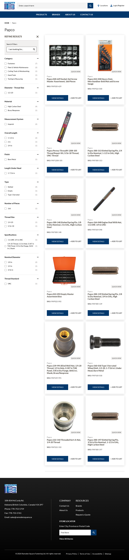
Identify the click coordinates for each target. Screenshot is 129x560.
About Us (70, 14)
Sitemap (108, 554)
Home (7, 23)
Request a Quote (83, 514)
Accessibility (97, 554)
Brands (56, 14)
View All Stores (66, 539)
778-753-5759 (17, 509)
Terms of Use (85, 554)
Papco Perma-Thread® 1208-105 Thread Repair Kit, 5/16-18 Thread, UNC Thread (63, 153)
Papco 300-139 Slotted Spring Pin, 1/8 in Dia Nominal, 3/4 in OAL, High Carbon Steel (105, 296)
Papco (14, 23)
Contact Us (86, 14)
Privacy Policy (71, 554)
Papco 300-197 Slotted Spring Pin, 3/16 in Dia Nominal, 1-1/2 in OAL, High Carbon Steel (103, 442)
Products (41, 14)
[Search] (90, 5)
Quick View (75, 71)
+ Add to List (75, 98)
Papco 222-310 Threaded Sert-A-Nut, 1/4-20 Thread (64, 441)
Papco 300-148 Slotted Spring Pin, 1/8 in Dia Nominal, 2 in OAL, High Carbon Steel (64, 224)
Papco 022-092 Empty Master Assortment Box (60, 295)
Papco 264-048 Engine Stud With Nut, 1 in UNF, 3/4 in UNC (105, 223)
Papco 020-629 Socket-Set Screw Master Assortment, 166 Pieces (62, 80)
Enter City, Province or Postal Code (74, 526)
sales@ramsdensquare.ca (21, 517)
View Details (57, 98)
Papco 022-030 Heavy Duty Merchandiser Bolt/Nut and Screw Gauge (103, 81)
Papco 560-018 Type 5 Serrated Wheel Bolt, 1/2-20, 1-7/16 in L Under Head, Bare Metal (105, 368)
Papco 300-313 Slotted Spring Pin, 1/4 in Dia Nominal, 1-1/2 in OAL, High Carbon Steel (105, 153)
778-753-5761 (15, 513)
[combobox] (52, 5)
